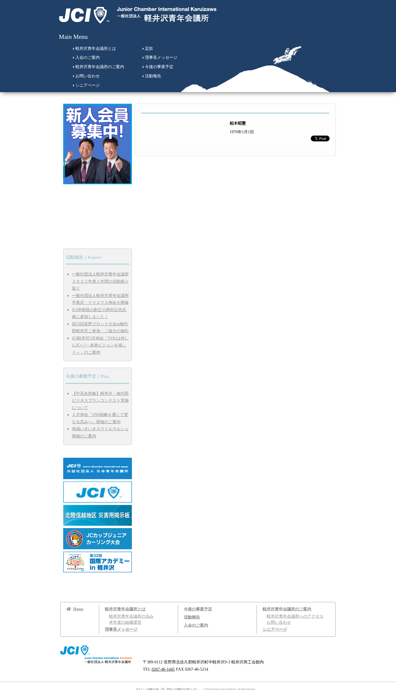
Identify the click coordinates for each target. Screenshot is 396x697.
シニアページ (87, 85)
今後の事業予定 (159, 67)
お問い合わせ (87, 76)
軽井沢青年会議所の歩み (131, 616)
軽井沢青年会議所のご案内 (99, 67)
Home (78, 609)
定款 (149, 48)
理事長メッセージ (161, 57)
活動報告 (153, 76)
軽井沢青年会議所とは (95, 48)
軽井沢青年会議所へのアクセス (295, 616)
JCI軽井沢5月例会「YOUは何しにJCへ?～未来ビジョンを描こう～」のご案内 (100, 345)
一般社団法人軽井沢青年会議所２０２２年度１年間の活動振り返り (100, 281)
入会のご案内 (87, 57)
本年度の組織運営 (125, 622)
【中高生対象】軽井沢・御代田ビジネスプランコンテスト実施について (100, 400)
